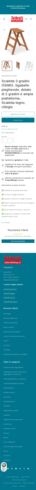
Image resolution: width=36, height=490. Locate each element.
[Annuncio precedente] (3, 7)
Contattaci (7, 350)
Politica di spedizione (10, 323)
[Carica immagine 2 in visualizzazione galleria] (18, 66)
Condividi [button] (6, 222)
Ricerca (5, 341)
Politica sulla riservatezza (11, 332)
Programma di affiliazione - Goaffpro (15, 354)
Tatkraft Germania (9, 289)
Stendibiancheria (9, 401)
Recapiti (15, 486)
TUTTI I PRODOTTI (9, 442)
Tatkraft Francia (9, 297)
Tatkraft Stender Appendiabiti (13, 367)
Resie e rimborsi (8, 327)
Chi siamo (6, 345)
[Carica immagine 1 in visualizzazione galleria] (7, 66)
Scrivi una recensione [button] (18, 241)
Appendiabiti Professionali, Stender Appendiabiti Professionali (15, 373)
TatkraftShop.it (15, 477)
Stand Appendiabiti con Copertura (14, 379)
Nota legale (7, 314)
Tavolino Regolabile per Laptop (13, 383)
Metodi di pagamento (10, 318)
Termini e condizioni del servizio (14, 336)
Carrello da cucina (9, 428)
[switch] (3, 470)
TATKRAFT (6, 406)
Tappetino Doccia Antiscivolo (13, 419)
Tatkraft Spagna (9, 293)
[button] (4, 19)
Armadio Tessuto (9, 392)
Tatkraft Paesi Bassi (10, 302)
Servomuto (7, 397)
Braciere (6, 433)
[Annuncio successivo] (32, 7)
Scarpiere (6, 415)
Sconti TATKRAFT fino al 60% (12, 447)
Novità (5, 451)
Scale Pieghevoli (8, 388)
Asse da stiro (7, 424)
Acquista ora (18, 120)
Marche (5, 438)
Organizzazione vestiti (10, 410)
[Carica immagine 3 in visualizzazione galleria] (29, 66)
